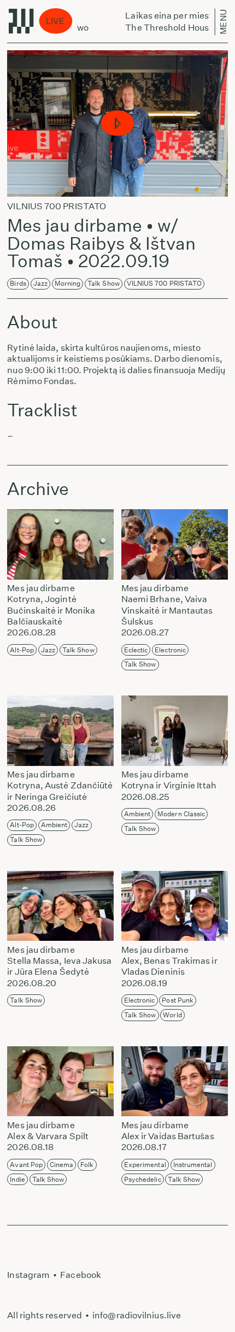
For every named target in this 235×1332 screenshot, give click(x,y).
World (172, 1014)
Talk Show (103, 283)
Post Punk (177, 1000)
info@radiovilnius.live (136, 1315)
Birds (18, 283)
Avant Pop (26, 1164)
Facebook (80, 1275)
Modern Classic (181, 813)
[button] (117, 124)
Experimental (145, 1164)
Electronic (170, 650)
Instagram (28, 1275)
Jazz (40, 283)
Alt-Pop (22, 650)
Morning (68, 283)
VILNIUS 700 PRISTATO (164, 283)
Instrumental (193, 1164)
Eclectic (136, 650)
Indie (17, 1179)
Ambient (54, 824)
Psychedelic (142, 1179)
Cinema (62, 1164)
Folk (86, 1164)
